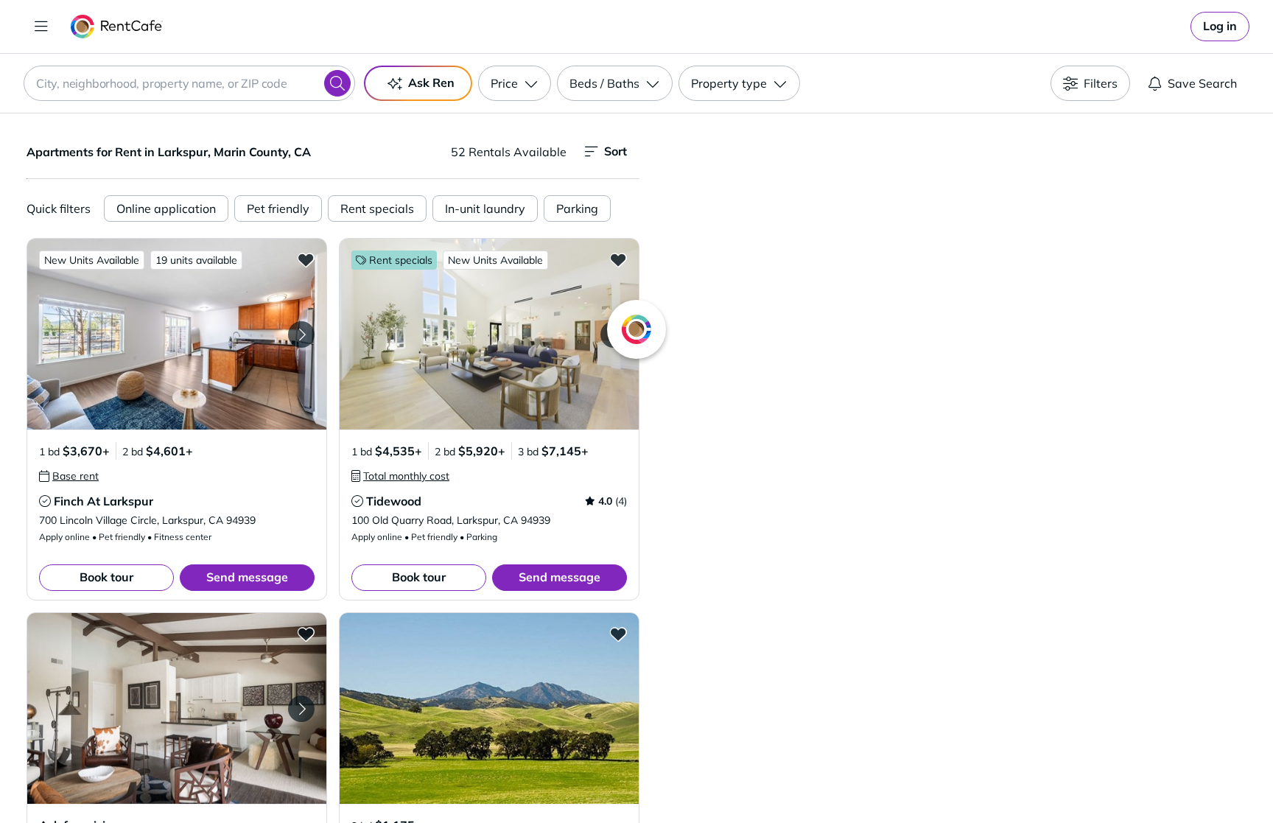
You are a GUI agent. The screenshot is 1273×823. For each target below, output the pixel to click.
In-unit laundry (485, 208)
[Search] (337, 83)
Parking (577, 208)
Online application (166, 208)
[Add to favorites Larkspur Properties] (618, 633)
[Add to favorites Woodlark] (305, 633)
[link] (1219, 26)
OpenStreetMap (1031, 779)
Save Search (1202, 83)
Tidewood (393, 501)
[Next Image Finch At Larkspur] (301, 334)
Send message (247, 577)
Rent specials (377, 208)
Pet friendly (278, 208)
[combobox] (189, 83)
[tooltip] (69, 476)
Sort (615, 151)
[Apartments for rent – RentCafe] (117, 26)
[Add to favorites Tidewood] (618, 259)
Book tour (106, 577)
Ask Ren (431, 82)
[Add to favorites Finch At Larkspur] (305, 259)
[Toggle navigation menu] (41, 26)
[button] (176, 334)
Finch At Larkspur (103, 501)
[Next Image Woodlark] (301, 709)
